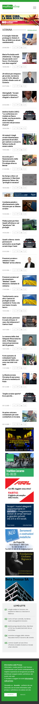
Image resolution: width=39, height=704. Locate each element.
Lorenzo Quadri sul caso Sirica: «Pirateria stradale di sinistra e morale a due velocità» (20, 645)
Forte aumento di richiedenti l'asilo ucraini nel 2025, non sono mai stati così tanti (10, 360)
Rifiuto (22, 694)
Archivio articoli (32, 30)
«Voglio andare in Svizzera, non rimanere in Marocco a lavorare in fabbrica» (19, 611)
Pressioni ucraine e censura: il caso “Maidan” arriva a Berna (11, 260)
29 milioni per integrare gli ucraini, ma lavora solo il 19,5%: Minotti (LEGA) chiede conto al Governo (11, 78)
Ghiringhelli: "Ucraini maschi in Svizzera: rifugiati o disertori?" (10, 95)
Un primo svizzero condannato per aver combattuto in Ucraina (11, 414)
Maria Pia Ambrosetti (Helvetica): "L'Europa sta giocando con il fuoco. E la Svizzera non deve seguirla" (10, 59)
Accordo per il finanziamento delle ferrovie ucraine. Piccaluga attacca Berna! (10, 161)
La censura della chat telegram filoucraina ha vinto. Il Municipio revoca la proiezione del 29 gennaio (11, 341)
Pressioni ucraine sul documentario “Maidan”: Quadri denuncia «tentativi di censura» (10, 281)
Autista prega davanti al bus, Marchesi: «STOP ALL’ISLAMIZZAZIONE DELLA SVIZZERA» (20, 628)
